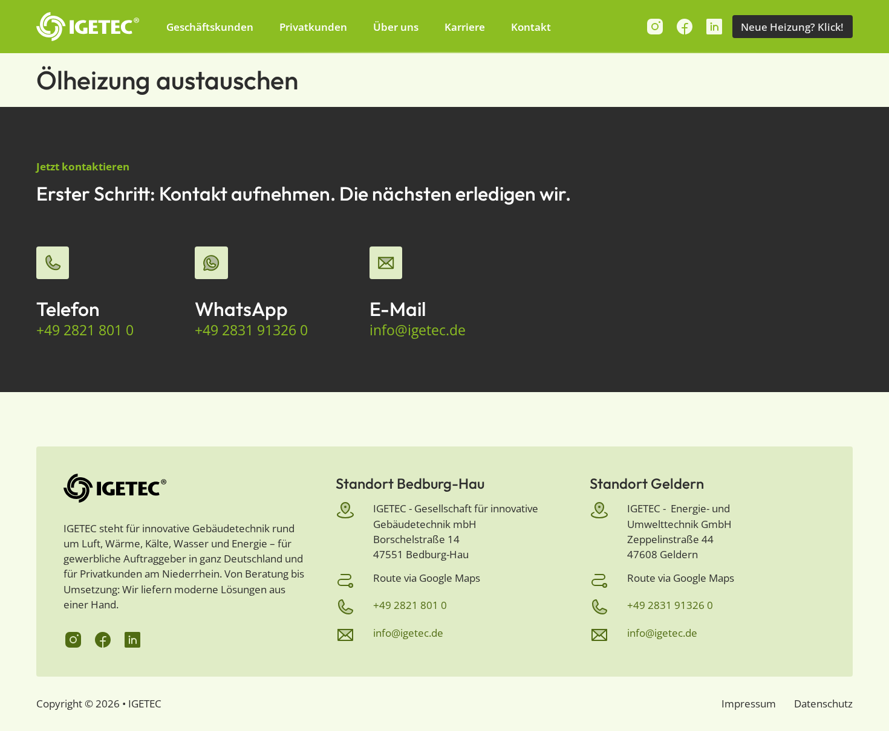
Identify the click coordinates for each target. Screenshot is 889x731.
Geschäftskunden (209, 27)
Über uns (395, 27)
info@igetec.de (418, 331)
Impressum (748, 703)
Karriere (464, 27)
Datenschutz (823, 703)
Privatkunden (313, 27)
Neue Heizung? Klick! (792, 27)
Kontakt (531, 27)
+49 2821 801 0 (85, 331)
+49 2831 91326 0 (251, 331)
